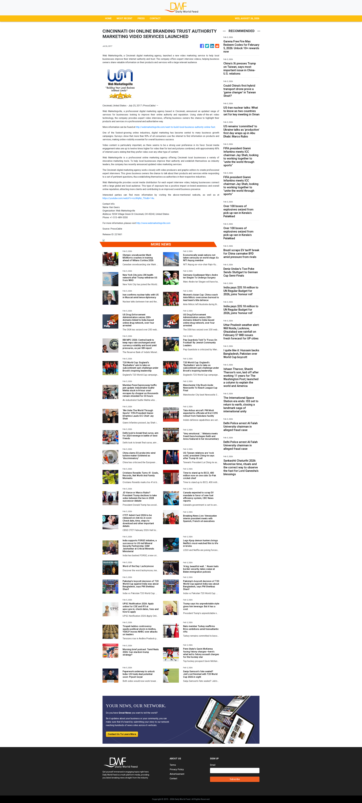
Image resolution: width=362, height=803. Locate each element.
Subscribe (235, 779)
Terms (173, 765)
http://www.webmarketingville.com (153, 223)
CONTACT (155, 18)
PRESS (141, 18)
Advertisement (177, 774)
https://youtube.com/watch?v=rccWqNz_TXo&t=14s (128, 198)
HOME (108, 18)
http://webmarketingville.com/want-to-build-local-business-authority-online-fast (175, 127)
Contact (173, 778)
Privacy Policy (177, 769)
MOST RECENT (124, 18)
